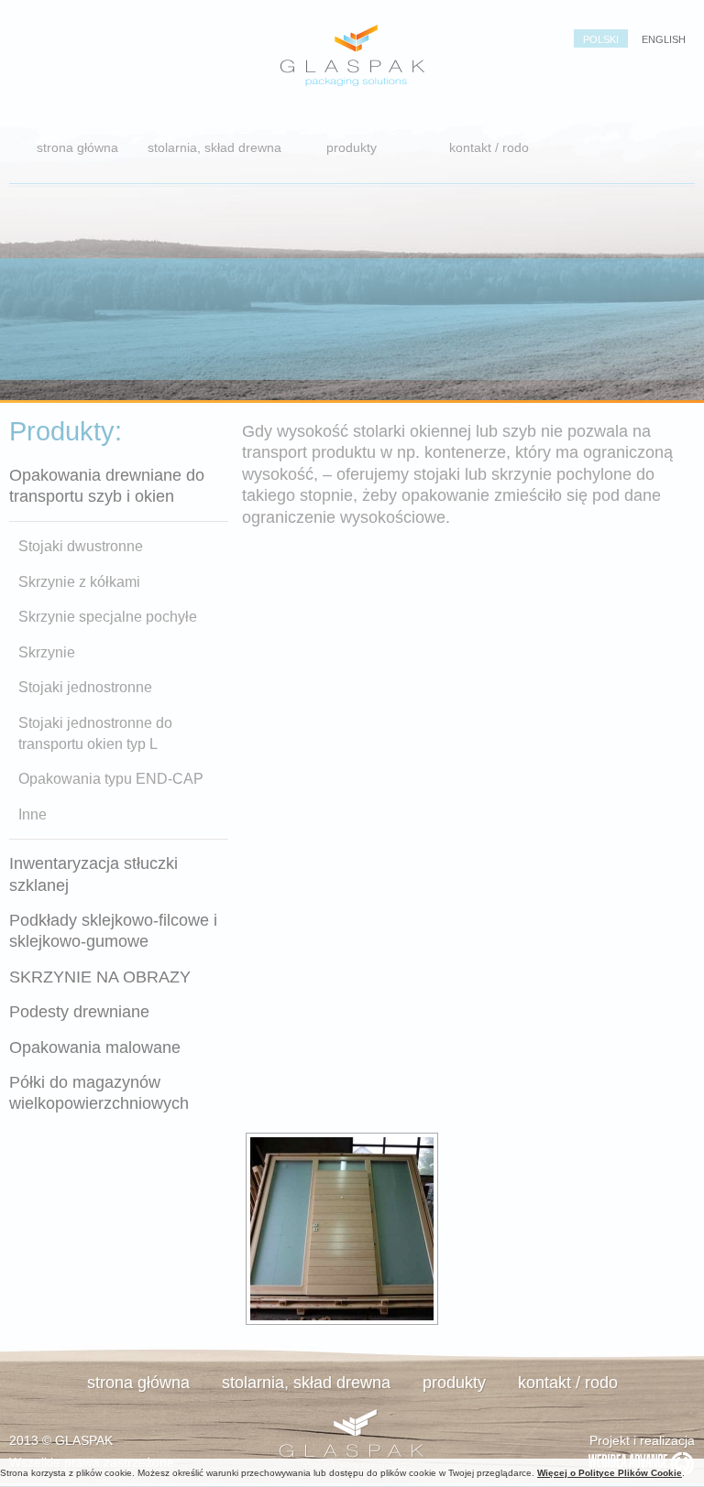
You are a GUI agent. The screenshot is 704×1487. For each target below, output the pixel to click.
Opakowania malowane (95, 1047)
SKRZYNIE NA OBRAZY (100, 977)
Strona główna (77, 147)
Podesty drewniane (79, 1012)
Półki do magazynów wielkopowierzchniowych (99, 1093)
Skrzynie (46, 652)
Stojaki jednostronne (85, 687)
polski (601, 39)
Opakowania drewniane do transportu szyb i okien (106, 485)
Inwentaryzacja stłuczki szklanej (93, 874)
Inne (32, 814)
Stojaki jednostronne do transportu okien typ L (95, 733)
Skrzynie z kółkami (79, 582)
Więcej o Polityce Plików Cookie (609, 1473)
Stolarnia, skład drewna (214, 147)
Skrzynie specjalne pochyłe (107, 616)
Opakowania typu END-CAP (111, 779)
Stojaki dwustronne (80, 546)
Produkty (351, 147)
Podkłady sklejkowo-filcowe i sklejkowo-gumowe (113, 930)
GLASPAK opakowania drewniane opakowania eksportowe (352, 55)
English (664, 39)
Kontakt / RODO (489, 147)
